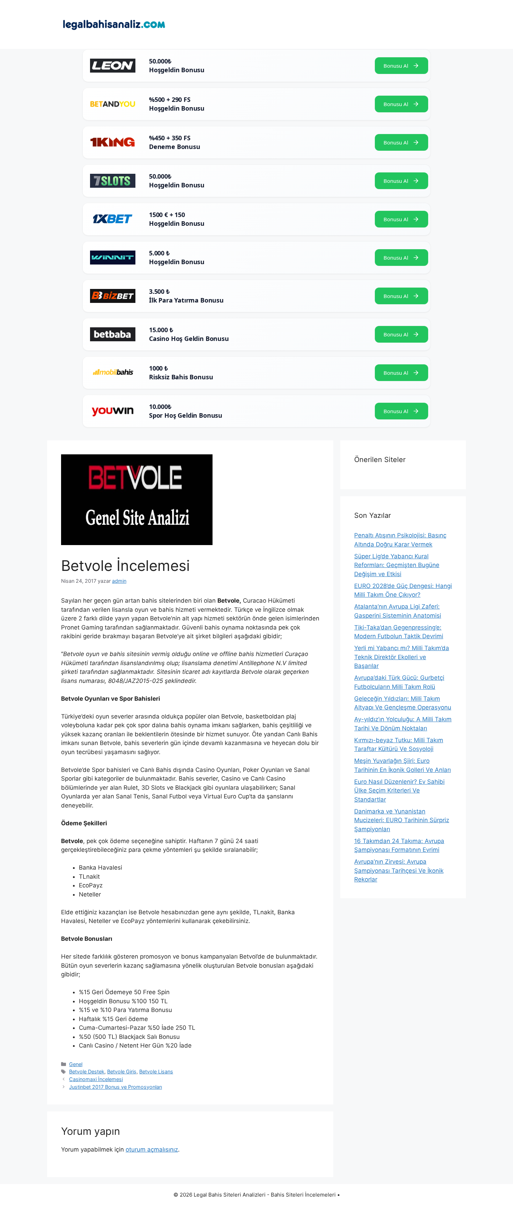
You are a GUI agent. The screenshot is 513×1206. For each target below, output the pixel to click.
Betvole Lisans (156, 1071)
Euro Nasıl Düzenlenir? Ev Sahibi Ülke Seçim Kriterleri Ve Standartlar (399, 790)
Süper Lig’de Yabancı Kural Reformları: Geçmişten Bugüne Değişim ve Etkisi (396, 565)
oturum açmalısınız (152, 1149)
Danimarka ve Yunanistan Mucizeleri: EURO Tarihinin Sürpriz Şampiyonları (401, 820)
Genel (75, 1064)
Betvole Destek (86, 1071)
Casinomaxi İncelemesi (96, 1079)
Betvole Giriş (121, 1071)
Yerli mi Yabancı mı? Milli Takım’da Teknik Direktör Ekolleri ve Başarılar (401, 657)
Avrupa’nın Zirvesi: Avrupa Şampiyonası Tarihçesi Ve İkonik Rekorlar (399, 870)
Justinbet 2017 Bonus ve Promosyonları (115, 1087)
